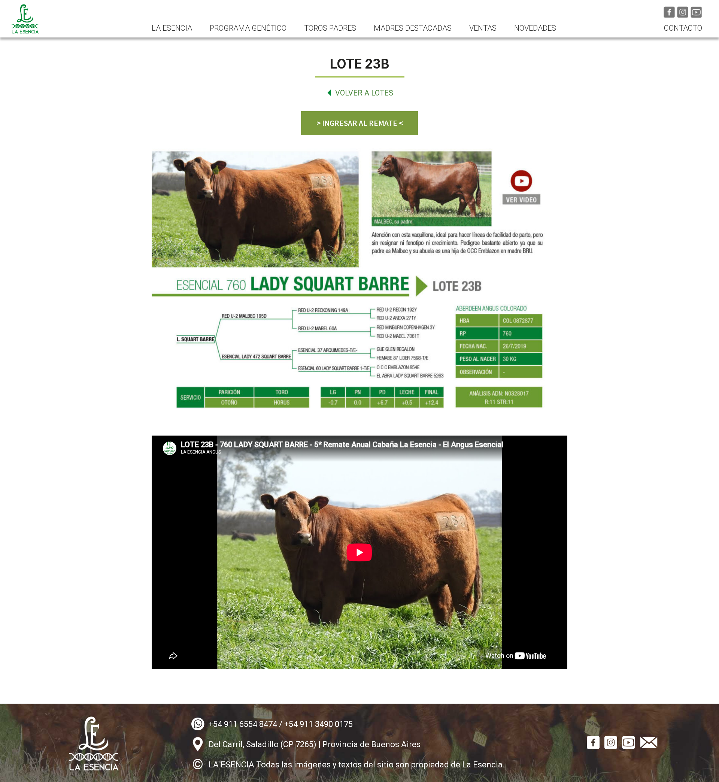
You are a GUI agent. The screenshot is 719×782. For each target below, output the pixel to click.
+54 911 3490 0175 (318, 724)
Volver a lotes (364, 92)
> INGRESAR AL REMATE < (359, 123)
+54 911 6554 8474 (243, 724)
